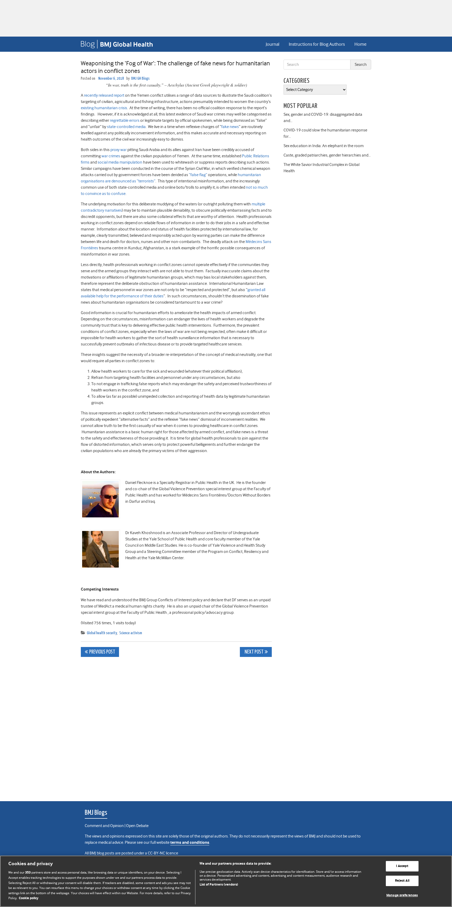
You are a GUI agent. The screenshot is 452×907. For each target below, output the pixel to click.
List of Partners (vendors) (219, 885)
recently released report (104, 95)
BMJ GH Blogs (140, 78)
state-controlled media (126, 126)
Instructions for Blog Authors (317, 44)
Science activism (130, 633)
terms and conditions (189, 842)
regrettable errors (124, 120)
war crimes (110, 156)
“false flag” (198, 174)
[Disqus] (176, 726)
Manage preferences (402, 895)
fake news (230, 126)
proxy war (118, 149)
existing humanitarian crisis (104, 108)
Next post (253, 652)
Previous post (102, 652)
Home (360, 44)
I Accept (402, 866)
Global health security (102, 633)
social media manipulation (120, 162)
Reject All (402, 881)
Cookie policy (28, 898)
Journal (272, 44)
